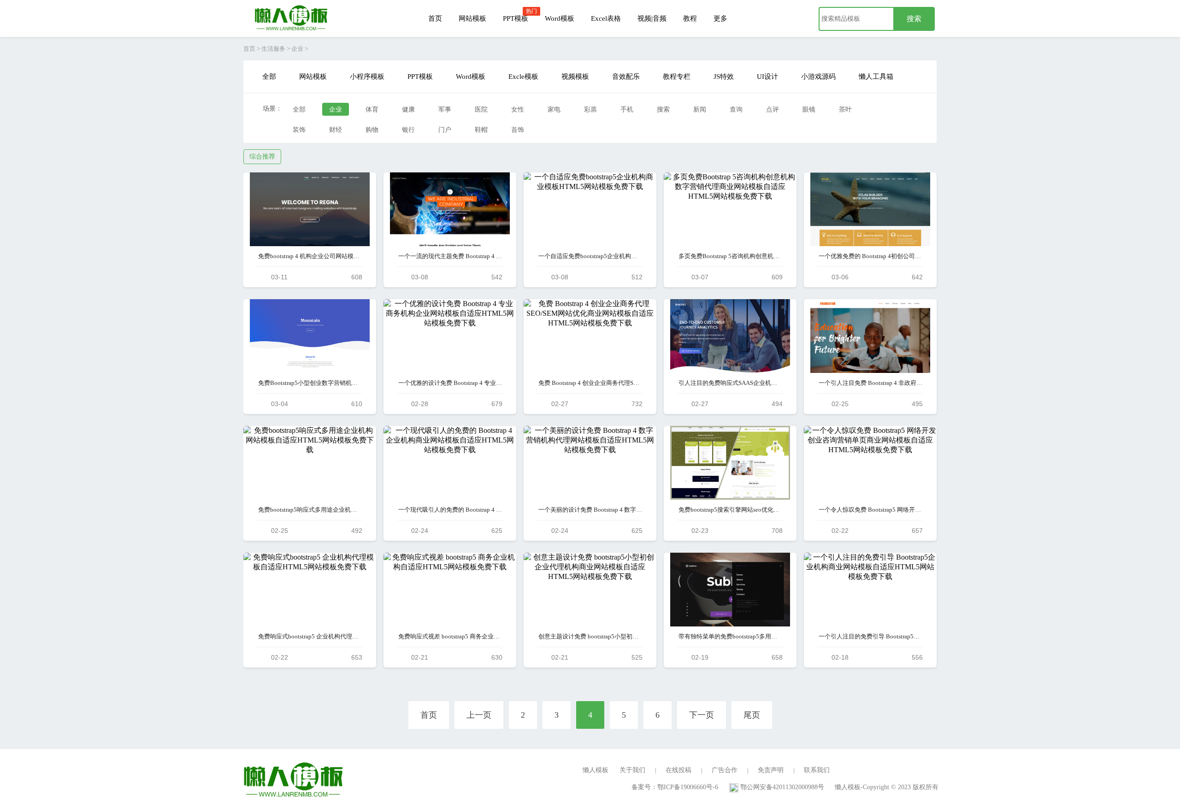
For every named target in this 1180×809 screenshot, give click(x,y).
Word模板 (559, 18)
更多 (720, 18)
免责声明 (771, 770)
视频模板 (575, 76)
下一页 (701, 715)
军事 (444, 109)
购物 (372, 129)
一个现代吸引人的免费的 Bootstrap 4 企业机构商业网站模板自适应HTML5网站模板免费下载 (450, 509)
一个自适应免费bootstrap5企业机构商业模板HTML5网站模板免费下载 (590, 256)
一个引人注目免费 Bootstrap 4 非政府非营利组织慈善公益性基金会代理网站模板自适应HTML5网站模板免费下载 (870, 382)
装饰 (299, 129)
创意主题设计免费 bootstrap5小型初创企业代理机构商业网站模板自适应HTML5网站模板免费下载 (590, 636)
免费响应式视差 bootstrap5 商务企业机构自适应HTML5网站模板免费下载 (450, 636)
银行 (408, 129)
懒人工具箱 (876, 76)
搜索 (663, 109)
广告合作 (725, 770)
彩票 (590, 109)
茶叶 (845, 109)
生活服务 (273, 48)
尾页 (751, 715)
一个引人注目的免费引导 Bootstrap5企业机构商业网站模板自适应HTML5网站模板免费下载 (870, 636)
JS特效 (724, 76)
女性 (517, 109)
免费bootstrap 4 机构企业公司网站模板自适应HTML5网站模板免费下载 (310, 256)
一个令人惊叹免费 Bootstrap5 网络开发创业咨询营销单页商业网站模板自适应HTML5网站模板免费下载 (870, 509)
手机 (626, 109)
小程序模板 (367, 76)
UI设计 (767, 76)
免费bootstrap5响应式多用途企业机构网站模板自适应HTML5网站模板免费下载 (310, 509)
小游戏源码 (818, 76)
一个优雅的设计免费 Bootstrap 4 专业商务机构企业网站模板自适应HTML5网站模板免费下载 (450, 382)
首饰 (517, 129)
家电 (554, 109)
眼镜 (808, 109)
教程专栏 (676, 76)
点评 (772, 109)
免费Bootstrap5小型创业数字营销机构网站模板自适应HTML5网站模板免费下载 (310, 382)
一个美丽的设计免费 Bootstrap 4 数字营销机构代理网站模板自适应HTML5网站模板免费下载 (590, 509)
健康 (408, 109)
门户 (444, 129)
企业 (297, 48)
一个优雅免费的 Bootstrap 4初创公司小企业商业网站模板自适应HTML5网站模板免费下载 (870, 256)
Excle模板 (523, 76)
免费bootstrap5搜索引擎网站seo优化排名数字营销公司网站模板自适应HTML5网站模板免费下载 (730, 509)
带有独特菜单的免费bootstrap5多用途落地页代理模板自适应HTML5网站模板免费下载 (730, 636)
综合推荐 (262, 156)
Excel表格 (606, 18)
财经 (335, 129)
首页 (435, 18)
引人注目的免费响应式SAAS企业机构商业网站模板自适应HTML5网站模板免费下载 (730, 382)
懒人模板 (595, 770)
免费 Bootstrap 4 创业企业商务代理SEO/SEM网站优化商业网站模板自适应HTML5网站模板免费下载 (590, 382)
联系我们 (817, 770)
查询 (736, 109)
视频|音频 (652, 18)
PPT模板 (515, 18)
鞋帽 (481, 129)
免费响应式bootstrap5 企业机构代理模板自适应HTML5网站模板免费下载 (310, 636)
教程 (690, 18)
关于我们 (632, 770)
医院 (481, 109)
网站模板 (472, 18)
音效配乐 (626, 76)
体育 (372, 109)
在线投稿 (678, 770)
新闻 (699, 109)
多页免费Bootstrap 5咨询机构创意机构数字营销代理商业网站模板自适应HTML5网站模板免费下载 (730, 256)
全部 (269, 76)
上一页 (478, 715)
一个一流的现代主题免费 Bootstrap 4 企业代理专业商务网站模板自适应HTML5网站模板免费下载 (450, 256)
